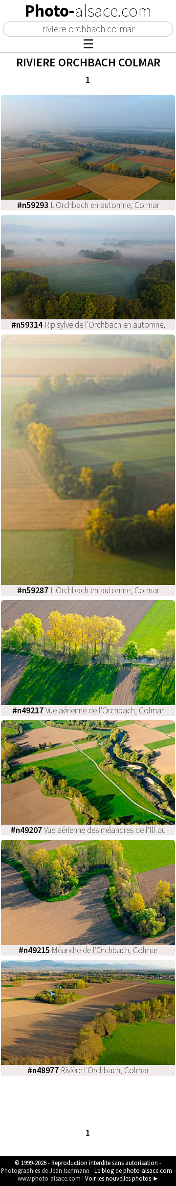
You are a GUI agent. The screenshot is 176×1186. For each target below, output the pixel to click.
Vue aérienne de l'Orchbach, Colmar (88, 710)
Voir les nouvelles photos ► (122, 1178)
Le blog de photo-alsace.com (133, 1170)
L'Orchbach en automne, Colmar (88, 205)
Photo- (88, 10)
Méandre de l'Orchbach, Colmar (88, 950)
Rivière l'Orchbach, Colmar (88, 1070)
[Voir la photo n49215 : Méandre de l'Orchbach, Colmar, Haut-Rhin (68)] (88, 897)
